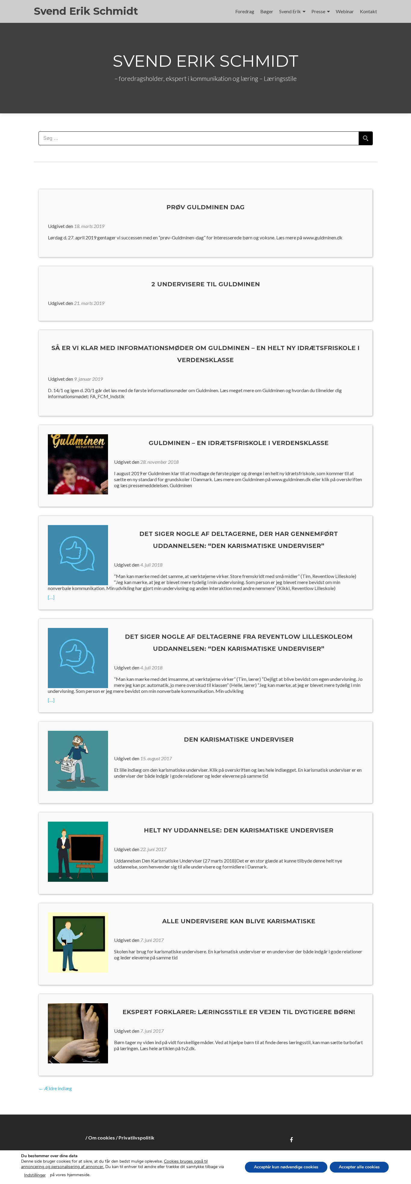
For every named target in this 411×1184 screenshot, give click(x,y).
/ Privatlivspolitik (135, 1137)
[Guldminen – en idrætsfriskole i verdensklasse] (78, 463)
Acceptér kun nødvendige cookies (286, 1167)
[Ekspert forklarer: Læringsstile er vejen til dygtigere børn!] (78, 1032)
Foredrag (244, 11)
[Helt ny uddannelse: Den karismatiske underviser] (78, 851)
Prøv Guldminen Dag (205, 207)
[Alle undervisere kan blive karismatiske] (78, 942)
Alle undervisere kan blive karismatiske (238, 921)
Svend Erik (290, 11)
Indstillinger (35, 1175)
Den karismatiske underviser (239, 739)
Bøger (266, 11)
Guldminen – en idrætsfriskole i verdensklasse (239, 443)
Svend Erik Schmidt (86, 11)
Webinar (345, 11)
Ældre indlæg (55, 1088)
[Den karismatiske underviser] (78, 760)
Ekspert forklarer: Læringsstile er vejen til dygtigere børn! (238, 1012)
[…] (61, 597)
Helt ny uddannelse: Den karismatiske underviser (238, 830)
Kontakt (368, 11)
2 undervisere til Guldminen (205, 284)
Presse (318, 11)
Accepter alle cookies (359, 1167)
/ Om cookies (100, 1137)
